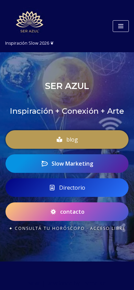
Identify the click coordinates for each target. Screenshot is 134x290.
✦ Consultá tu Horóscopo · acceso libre (67, 228)
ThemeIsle (94, 283)
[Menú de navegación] (121, 26)
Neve (34, 283)
